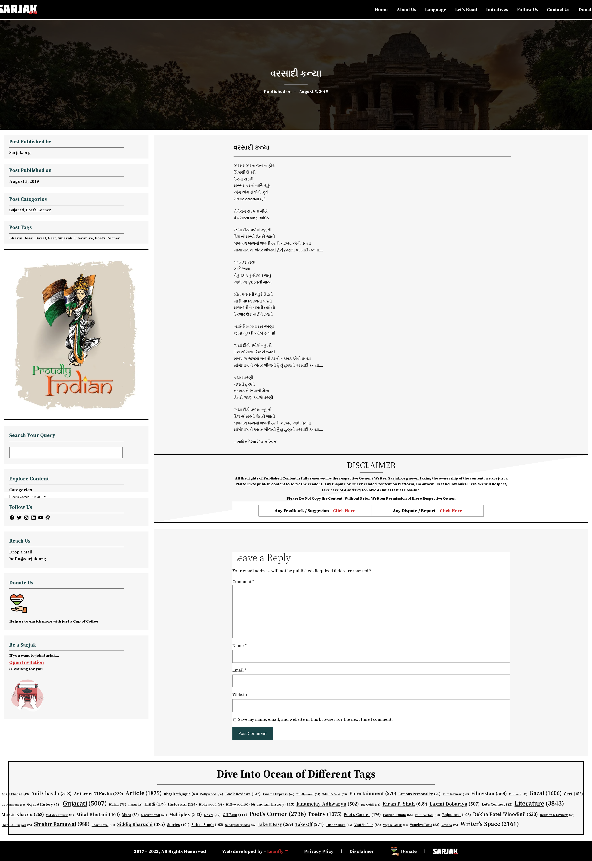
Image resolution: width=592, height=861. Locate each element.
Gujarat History (44, 804)
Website (240, 694)
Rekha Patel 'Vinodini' (505, 814)
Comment (243, 581)
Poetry (325, 814)
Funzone (518, 794)
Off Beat (235, 814)
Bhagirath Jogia (181, 794)
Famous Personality (419, 793)
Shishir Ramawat (61, 824)
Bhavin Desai (21, 238)
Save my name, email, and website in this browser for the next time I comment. (315, 719)
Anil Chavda (51, 793)
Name (239, 645)
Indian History (275, 804)
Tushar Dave (339, 825)
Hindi (155, 804)
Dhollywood (308, 794)
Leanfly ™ (277, 851)
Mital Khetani (98, 814)
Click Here (344, 510)
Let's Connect (497, 804)
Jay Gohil (370, 804)
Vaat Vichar (367, 824)
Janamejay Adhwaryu (327, 803)
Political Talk (427, 815)
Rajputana (456, 814)
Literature (83, 238)
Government (13, 804)
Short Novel (103, 825)
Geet (52, 238)
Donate (409, 851)
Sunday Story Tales (240, 825)
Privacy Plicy (318, 851)
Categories (20, 490)
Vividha (449, 825)
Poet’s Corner (38, 209)
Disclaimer (361, 851)
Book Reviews (243, 794)
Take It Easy (275, 824)
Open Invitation (26, 662)
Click (446, 510)
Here (457, 510)
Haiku (117, 804)
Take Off (309, 824)
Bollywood (211, 794)
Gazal (40, 238)
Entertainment (372, 793)
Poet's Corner (277, 813)
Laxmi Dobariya (454, 803)
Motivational (154, 815)
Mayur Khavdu (23, 814)
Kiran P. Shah (404, 803)
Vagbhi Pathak (395, 825)
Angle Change (15, 794)
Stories (178, 824)
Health (135, 804)
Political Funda (398, 815)
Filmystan (489, 793)
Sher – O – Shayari (17, 825)
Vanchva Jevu (424, 824)
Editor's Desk (334, 794)
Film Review (456, 794)
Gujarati (16, 209)
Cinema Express (278, 794)
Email (239, 670)
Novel (212, 815)
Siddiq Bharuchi (141, 824)
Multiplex (185, 814)
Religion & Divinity (557, 815)
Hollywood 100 (240, 804)
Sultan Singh (207, 824)
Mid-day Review (60, 815)
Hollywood (211, 804)
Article (143, 793)
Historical (182, 804)
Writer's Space (489, 824)
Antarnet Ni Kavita (98, 794)
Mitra (130, 814)
